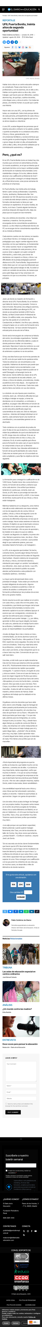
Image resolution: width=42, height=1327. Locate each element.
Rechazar (15, 1323)
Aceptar (6, 1323)
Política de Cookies (14, 1305)
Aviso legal (10, 1300)
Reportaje (9, 20)
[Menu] (3, 9)
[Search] (39, 9)
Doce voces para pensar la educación (20, 1044)
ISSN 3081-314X (8, 1218)
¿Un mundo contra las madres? (17, 1009)
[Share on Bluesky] (8, 42)
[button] (21, 1139)
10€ (13, 884)
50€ (28, 884)
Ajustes (25, 1323)
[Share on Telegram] (16, 42)
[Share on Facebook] (12, 42)
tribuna (7, 967)
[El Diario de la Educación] (22, 9)
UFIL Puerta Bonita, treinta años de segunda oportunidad (19, 27)
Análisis (7, 1005)
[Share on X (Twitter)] (4, 42)
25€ (21, 884)
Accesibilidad (30, 1305)
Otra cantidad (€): (17, 892)
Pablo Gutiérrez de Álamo (11, 35)
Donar (21, 897)
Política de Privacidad (27, 1300)
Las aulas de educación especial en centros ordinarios (19, 972)
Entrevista (9, 1040)
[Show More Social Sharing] (20, 42)
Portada (5, 15)
